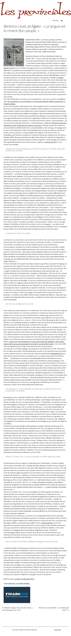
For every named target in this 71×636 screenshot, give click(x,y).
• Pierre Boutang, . (17, 583)
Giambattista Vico (57, 354)
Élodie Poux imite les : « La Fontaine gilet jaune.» (54, 609)
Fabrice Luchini (9, 68)
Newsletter (57, 630)
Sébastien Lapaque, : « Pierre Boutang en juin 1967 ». (17, 609)
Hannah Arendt (50, 142)
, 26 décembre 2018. (24, 579)
